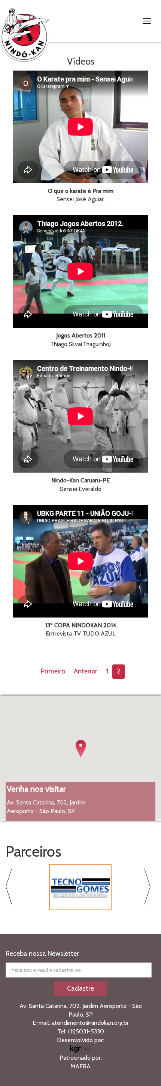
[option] (80, 887)
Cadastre (80, 988)
